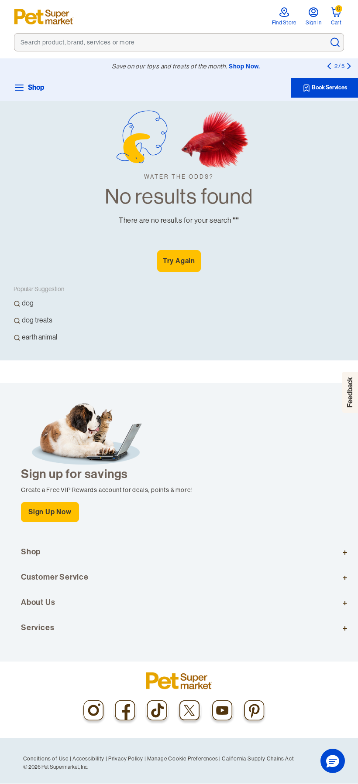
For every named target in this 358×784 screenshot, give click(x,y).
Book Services (329, 87)
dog (28, 303)
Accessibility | (89, 759)
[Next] (349, 66)
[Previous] (328, 66)
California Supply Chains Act (258, 759)
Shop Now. (244, 66)
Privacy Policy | (127, 759)
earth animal (39, 337)
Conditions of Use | (47, 759)
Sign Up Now (50, 512)
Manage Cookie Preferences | (184, 759)
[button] (332, 761)
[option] (67, 305)
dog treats (37, 320)
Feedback (350, 392)
